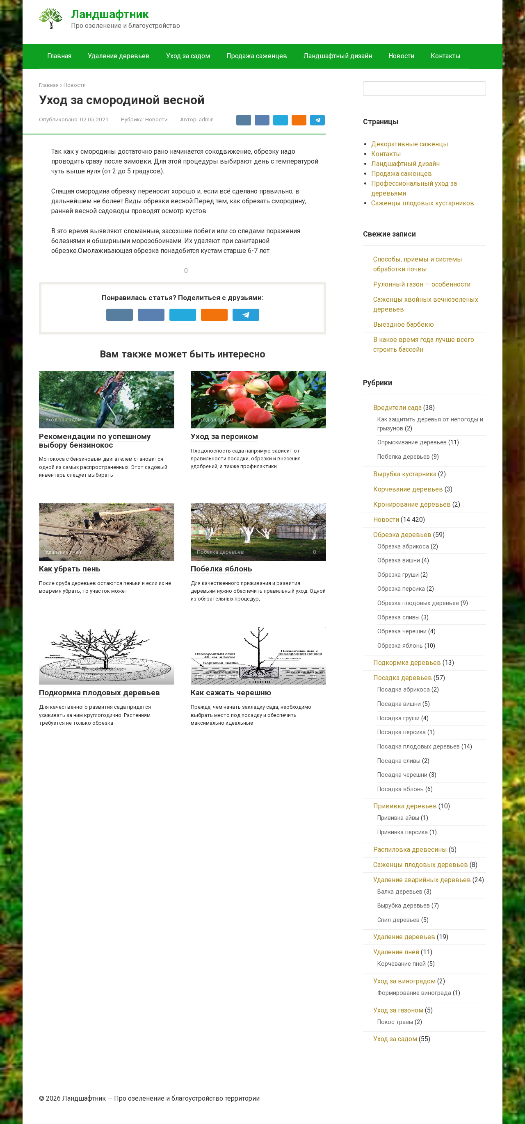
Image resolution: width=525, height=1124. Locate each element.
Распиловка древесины (410, 849)
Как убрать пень (69, 568)
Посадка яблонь (400, 789)
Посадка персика (401, 732)
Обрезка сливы (398, 617)
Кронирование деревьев (412, 504)
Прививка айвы (398, 818)
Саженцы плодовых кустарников (422, 203)
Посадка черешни (402, 774)
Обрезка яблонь (400, 645)
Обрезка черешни (402, 631)
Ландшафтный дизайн (338, 56)
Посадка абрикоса (403, 689)
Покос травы (395, 1022)
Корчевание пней (401, 963)
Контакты (446, 56)
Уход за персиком (224, 436)
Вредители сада (397, 408)
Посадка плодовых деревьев (418, 746)
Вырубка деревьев (403, 905)
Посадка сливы (398, 761)
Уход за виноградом (404, 981)
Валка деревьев (399, 891)
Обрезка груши (398, 574)
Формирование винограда (414, 993)
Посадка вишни (399, 704)
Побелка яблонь (221, 568)
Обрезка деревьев (402, 535)
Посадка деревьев (402, 678)
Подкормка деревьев (407, 663)
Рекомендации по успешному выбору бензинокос (95, 441)
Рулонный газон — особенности (421, 284)
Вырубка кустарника (404, 474)
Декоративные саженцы (409, 144)
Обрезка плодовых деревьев (418, 603)
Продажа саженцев (256, 56)
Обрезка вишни (398, 560)
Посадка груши (398, 718)
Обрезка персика (401, 588)
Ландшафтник (110, 14)
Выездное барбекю (403, 324)
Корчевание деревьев (408, 489)
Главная (59, 56)
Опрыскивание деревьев (412, 442)
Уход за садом (188, 56)
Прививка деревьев (405, 806)
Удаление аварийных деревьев (422, 880)
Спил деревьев (398, 920)
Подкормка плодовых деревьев (99, 692)
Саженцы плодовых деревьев (420, 865)
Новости (401, 56)
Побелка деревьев (403, 456)
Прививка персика (402, 832)
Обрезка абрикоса (403, 546)
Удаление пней (396, 952)
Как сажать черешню (231, 692)
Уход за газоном (398, 1010)
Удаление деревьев (119, 56)
